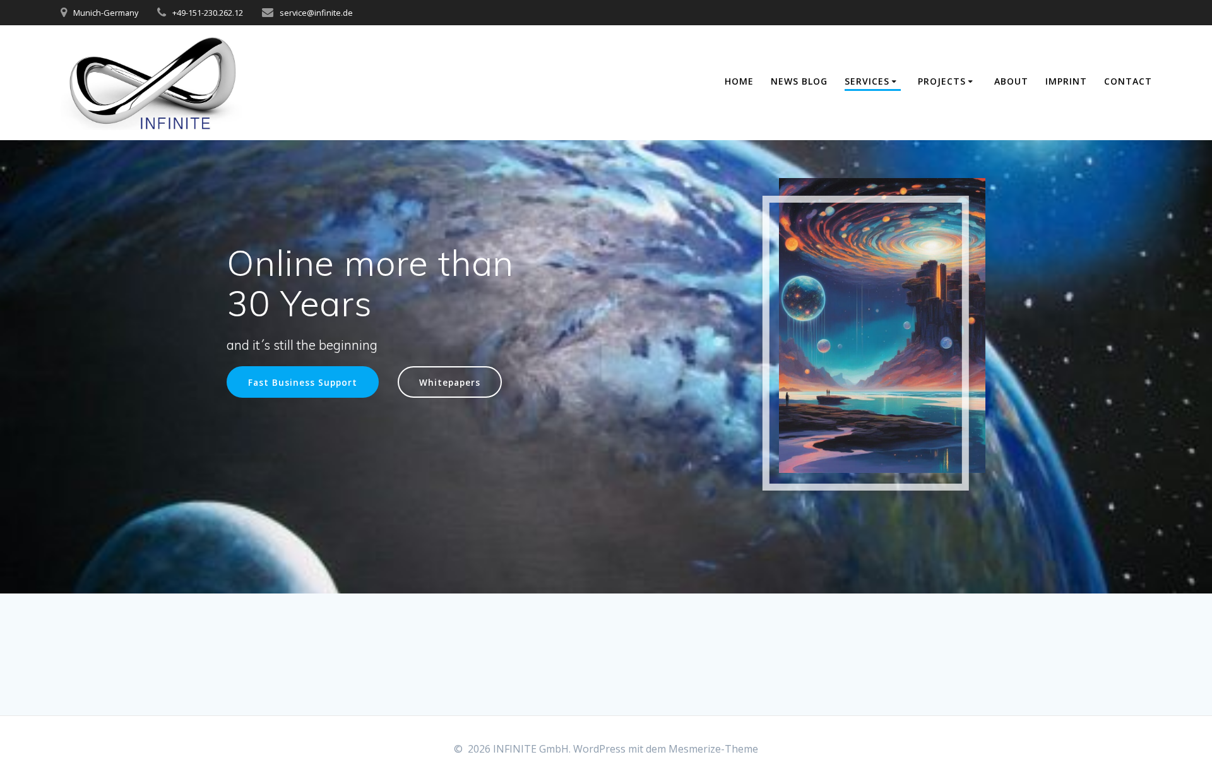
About (1011, 81)
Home (739, 81)
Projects (942, 81)
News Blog (799, 81)
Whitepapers (449, 382)
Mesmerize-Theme (713, 749)
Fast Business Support (302, 382)
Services (867, 81)
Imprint (1066, 81)
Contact (1128, 81)
